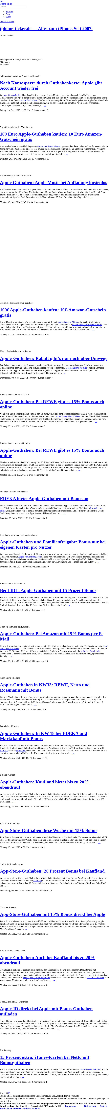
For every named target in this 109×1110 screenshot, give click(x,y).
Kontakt (9, 11)
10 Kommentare (37, 758)
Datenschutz (90, 1106)
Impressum (70, 1106)
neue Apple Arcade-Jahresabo (36, 977)
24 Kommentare (38, 202)
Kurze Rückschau (29, 100)
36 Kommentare (39, 159)
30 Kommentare (38, 566)
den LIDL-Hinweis (95, 977)
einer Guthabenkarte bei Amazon (87, 324)
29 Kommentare (39, 334)
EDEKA (4, 750)
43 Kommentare (38, 110)
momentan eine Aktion (67, 322)
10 (46, 758)
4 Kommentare (37, 709)
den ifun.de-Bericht (13, 95)
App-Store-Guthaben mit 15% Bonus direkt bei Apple (52, 914)
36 (48, 159)
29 (48, 334)
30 (47, 566)
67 (51, 378)
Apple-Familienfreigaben (29, 556)
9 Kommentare (38, 985)
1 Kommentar (39, 518)
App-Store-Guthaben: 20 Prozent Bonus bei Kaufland (52, 871)
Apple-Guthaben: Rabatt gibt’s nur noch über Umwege (53, 358)
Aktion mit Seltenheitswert (49, 146)
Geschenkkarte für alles (76, 368)
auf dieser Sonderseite (90, 651)
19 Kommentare (38, 934)
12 (51, 890)
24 (47, 202)
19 (47, 934)
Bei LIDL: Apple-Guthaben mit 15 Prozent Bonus (48, 590)
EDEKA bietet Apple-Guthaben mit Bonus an (44, 498)
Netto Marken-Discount (90, 1069)
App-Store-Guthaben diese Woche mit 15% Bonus (48, 830)
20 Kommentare (37, 661)
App (8, 14)
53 (47, 1033)
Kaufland (37, 880)
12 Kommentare (41, 890)
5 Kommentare (36, 426)
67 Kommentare (42, 378)
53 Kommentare (38, 1033)
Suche (8, 17)
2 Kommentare (40, 806)
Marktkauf (21, 750)
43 (47, 110)
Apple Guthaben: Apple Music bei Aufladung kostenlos (53, 182)
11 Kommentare (38, 475)
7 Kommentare (37, 610)
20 (46, 661)
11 (47, 475)
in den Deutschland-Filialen (68, 416)
